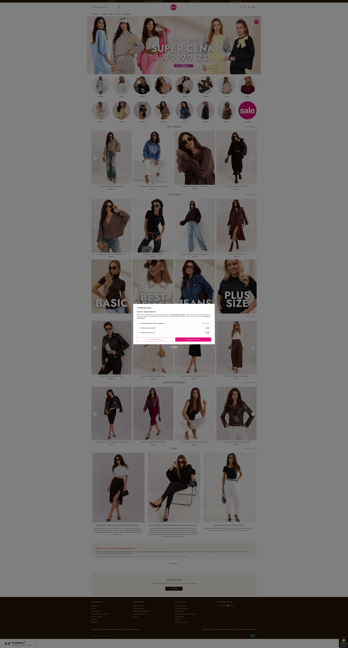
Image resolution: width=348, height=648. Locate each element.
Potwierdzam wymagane (155, 339)
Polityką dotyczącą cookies (178, 314)
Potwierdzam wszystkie (193, 339)
